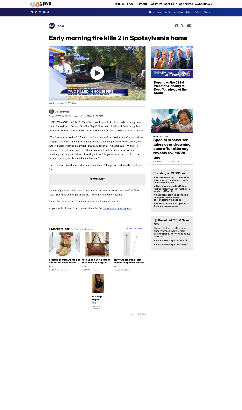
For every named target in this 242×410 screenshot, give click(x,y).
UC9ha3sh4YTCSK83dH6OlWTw (45, 12)
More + (207, 12)
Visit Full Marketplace (136, 229)
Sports (169, 4)
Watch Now (203, 4)
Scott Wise (63, 111)
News (151, 12)
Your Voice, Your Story (173, 12)
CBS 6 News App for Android (172, 240)
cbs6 (36, 12)
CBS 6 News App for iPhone (171, 244)
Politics (198, 12)
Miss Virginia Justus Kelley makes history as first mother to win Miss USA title (172, 189)
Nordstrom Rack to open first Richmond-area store (171, 205)
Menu (118, 4)
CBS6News (32, 12)
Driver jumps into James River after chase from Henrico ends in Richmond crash (172, 180)
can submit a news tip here (117, 208)
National (143, 4)
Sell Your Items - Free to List (83, 229)
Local (131, 4)
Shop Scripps (184, 4)
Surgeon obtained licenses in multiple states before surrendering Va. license (171, 197)
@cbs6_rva (49, 12)
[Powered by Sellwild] (141, 314)
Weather (156, 4)
